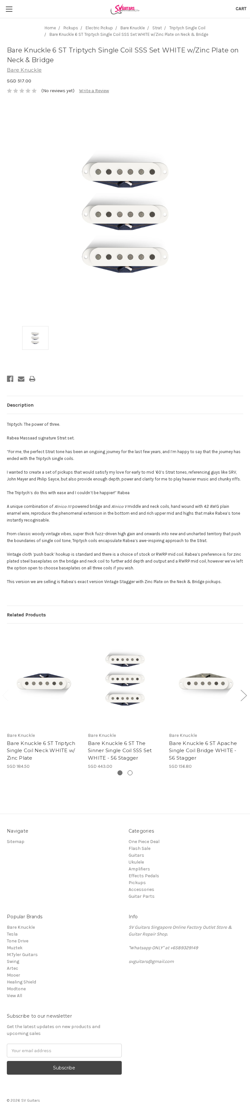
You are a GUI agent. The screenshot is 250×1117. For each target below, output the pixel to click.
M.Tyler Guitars (22, 954)
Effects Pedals (144, 876)
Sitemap (15, 841)
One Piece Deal (144, 841)
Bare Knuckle (21, 927)
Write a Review (94, 90)
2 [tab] (130, 772)
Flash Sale (139, 848)
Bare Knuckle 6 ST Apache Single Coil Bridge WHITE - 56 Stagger (203, 750)
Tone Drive (17, 941)
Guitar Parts (142, 896)
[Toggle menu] (9, 9)
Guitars (136, 855)
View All (14, 995)
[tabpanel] (44, 700)
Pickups (137, 882)
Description (20, 405)
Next (243, 695)
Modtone (16, 989)
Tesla (12, 934)
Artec (12, 968)
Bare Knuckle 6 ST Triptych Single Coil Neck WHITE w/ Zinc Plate (41, 750)
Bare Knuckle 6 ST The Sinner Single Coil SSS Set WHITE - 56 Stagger (120, 750)
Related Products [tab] (26, 615)
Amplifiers (139, 869)
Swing (13, 961)
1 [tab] (120, 772)
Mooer (13, 975)
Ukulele (136, 862)
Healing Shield (21, 982)
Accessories (141, 889)
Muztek (14, 948)
